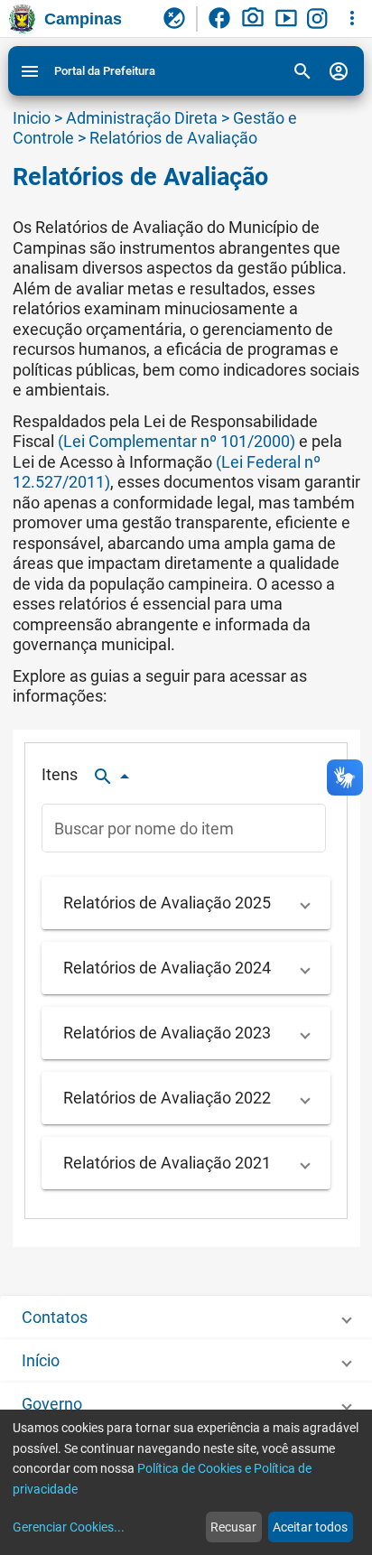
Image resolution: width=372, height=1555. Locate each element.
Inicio (32, 117)
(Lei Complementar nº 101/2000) (176, 441)
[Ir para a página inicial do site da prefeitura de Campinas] (22, 19)
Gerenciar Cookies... (69, 1527)
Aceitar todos (310, 1527)
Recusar (233, 1527)
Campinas (83, 19)
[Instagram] (319, 19)
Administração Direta (142, 117)
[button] (186, 903)
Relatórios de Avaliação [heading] (140, 177)
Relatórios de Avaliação (173, 137)
